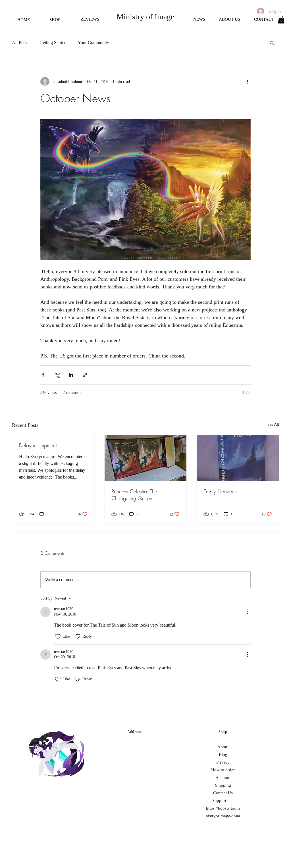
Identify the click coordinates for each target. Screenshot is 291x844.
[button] (281, 19)
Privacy (223, 762)
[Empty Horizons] (238, 458)
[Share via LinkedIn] (71, 375)
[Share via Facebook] (43, 375)
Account (222, 777)
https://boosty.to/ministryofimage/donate (223, 816)
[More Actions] (247, 611)
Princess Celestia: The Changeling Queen (134, 495)
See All (273, 424)
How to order (223, 770)
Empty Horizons (220, 491)
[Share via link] (85, 375)
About (222, 747)
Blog (223, 754)
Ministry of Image (145, 16)
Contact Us (223, 793)
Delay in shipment (38, 445)
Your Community (93, 42)
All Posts (20, 42)
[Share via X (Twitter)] (57, 375)
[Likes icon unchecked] (57, 636)
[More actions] (247, 81)
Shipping (223, 785)
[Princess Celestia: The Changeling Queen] (146, 458)
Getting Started (53, 42)
